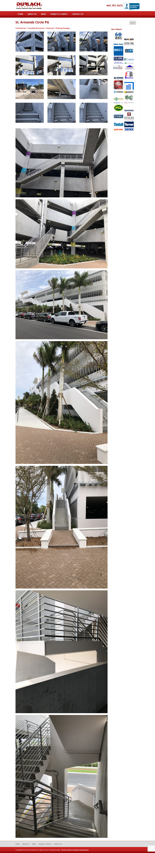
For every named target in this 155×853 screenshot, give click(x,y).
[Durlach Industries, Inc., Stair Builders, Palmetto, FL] (132, 6)
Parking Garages (63, 28)
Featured (50, 28)
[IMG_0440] (61, 75)
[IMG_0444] (30, 51)
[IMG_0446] (30, 123)
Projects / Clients (59, 14)
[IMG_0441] (30, 75)
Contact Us (77, 14)
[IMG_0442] (93, 51)
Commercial (21, 28)
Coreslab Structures (36, 28)
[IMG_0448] (61, 99)
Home (20, 14)
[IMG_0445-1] (93, 123)
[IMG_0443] (61, 51)
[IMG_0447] (93, 99)
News (43, 14)
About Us (32, 14)
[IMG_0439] (93, 75)
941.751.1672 (115, 5)
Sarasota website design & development (75, 850)
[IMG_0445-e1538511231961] (61, 123)
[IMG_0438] (30, 99)
